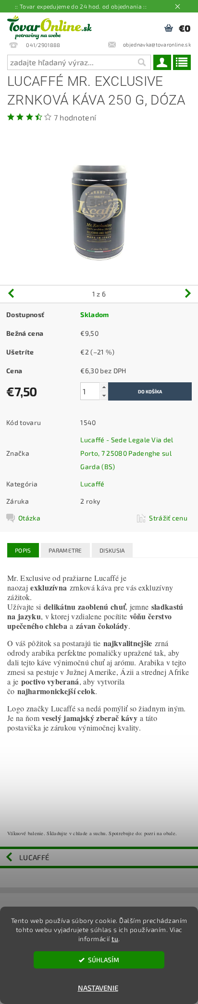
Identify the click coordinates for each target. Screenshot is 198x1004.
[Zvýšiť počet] (103, 386)
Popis (23, 550)
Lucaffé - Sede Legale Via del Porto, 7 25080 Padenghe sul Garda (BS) (126, 453)
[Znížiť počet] (103, 395)
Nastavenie (98, 987)
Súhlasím (103, 960)
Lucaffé (92, 484)
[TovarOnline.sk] (49, 24)
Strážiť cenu (168, 518)
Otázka (29, 518)
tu (114, 939)
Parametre (65, 550)
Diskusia (112, 550)
